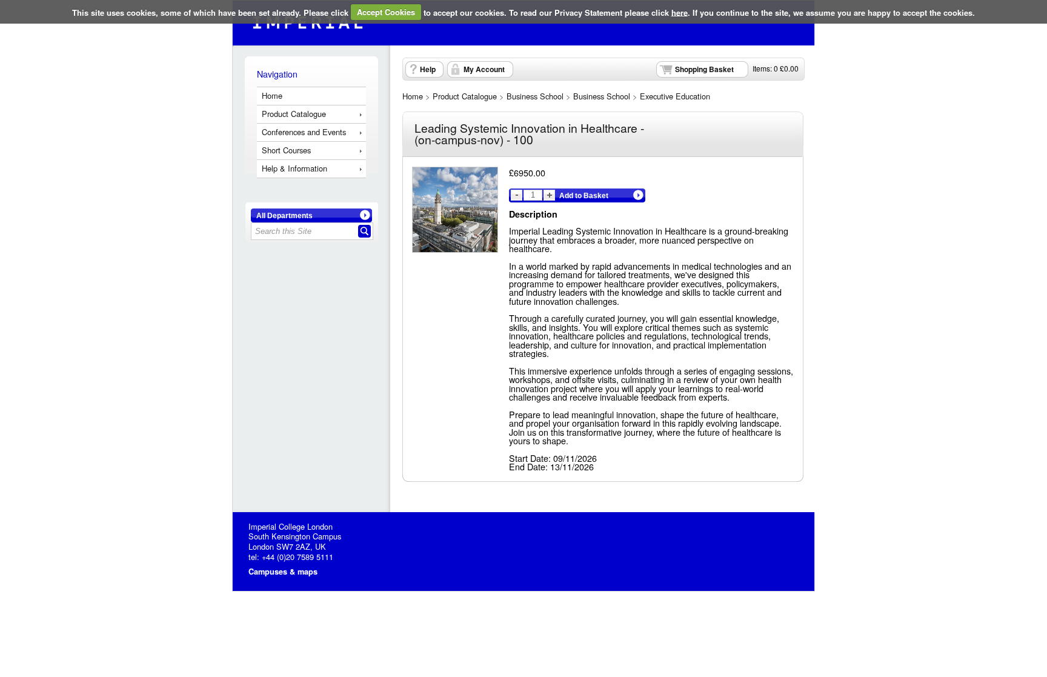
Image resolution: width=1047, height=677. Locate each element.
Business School (535, 96)
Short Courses (286, 150)
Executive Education (675, 96)
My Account (484, 69)
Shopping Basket (704, 69)
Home (272, 95)
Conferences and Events (304, 132)
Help (428, 69)
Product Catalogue (294, 113)
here (679, 12)
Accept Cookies (386, 12)
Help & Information (294, 168)
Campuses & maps (282, 571)
